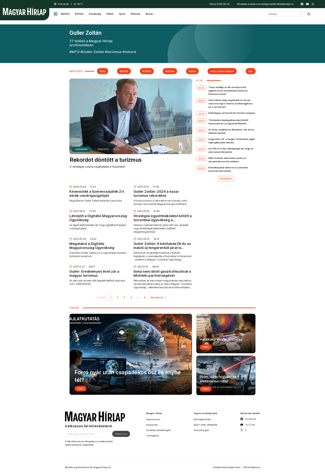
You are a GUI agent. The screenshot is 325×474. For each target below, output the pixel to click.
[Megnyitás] (55, 14)
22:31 (201, 130)
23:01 (201, 120)
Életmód (135, 13)
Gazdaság (95, 13)
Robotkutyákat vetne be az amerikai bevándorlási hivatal (228, 169)
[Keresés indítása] (301, 14)
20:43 (201, 168)
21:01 (201, 158)
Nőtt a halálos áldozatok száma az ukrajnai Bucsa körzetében (227, 160)
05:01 (201, 88)
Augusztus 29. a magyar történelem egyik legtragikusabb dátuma (231, 141)
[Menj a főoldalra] (24, 11)
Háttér (110, 13)
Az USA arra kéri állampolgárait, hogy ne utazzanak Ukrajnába (230, 150)
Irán (250, 71)
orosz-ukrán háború (222, 71)
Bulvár (149, 13)
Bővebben (226, 178)
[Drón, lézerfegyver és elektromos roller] (225, 375)
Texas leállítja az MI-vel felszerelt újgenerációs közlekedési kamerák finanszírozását (227, 90)
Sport (122, 13)
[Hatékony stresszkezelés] (225, 333)
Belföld (65, 13)
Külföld (79, 13)
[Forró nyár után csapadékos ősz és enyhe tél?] (131, 354)
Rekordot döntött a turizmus (106, 159)
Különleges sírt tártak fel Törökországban (231, 113)
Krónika (169, 71)
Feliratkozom (121, 434)
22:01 (201, 139)
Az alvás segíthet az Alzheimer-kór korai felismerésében (231, 131)
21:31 (201, 149)
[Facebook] (302, 4)
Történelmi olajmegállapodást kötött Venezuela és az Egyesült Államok (228, 122)
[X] (312, 4)
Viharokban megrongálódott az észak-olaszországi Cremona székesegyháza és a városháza (230, 103)
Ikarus (192, 71)
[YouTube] (307, 4)
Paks (102, 71)
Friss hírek (63, 4)
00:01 (201, 100)
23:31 (201, 113)
